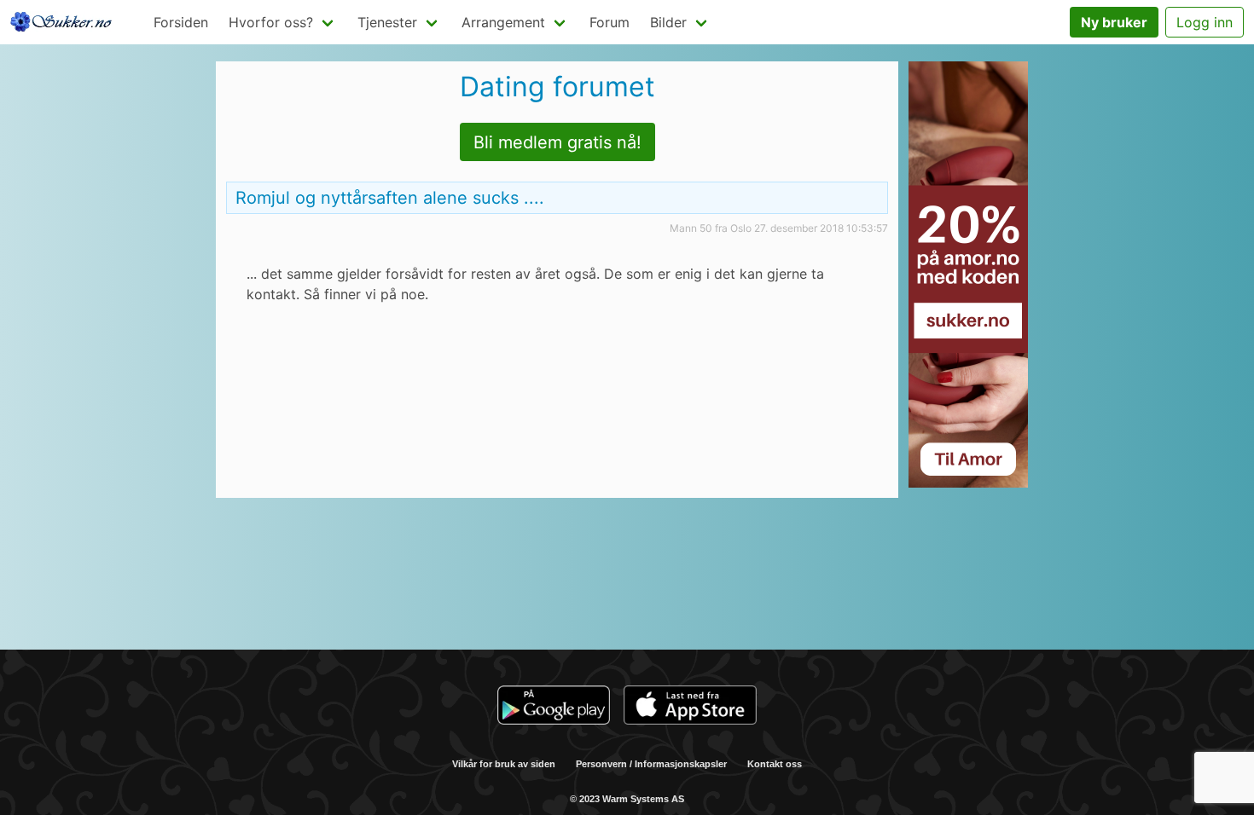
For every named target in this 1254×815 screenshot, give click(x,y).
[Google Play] (553, 707)
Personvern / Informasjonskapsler (651, 764)
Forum (609, 22)
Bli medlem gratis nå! (557, 142)
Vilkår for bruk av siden (503, 764)
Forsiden (181, 22)
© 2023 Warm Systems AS (627, 799)
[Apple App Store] (690, 707)
